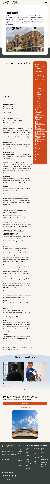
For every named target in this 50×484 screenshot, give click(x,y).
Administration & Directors (40, 132)
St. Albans (39, 97)
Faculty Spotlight (31, 382)
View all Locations (7, 112)
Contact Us (38, 107)
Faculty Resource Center (28, 454)
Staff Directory (11, 188)
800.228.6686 (5, 459)
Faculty (37, 109)
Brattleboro (39, 86)
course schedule (13, 144)
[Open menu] (46, 2)
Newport (39, 92)
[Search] (43, 2)
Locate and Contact (38, 66)
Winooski (39, 103)
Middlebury (39, 88)
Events (37, 159)
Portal (19, 453)
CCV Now (37, 155)
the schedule (6, 183)
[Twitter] (10, 476)
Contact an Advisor (25, 408)
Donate (19, 465)
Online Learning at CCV (40, 76)
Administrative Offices (38, 72)
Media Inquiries (39, 105)
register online (12, 149)
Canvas (19, 456)
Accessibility (44, 462)
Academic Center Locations (39, 81)
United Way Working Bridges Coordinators (17, 218)
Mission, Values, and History (38, 120)
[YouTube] (16, 476)
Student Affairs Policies (27, 459)
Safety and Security (38, 149)
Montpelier (39, 90)
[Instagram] (6, 476)
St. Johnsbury (40, 99)
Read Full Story (6, 386)
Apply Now (25, 403)
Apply (4, 210)
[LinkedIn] (13, 476)
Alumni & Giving (38, 113)
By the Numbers (38, 127)
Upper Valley (40, 101)
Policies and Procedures (39, 142)
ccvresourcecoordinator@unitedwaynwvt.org (16, 226)
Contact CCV (37, 448)
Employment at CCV (40, 137)
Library (19, 463)
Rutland (39, 94)
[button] (24, 389)
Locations (36, 450)
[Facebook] (3, 476)
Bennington (39, 84)
